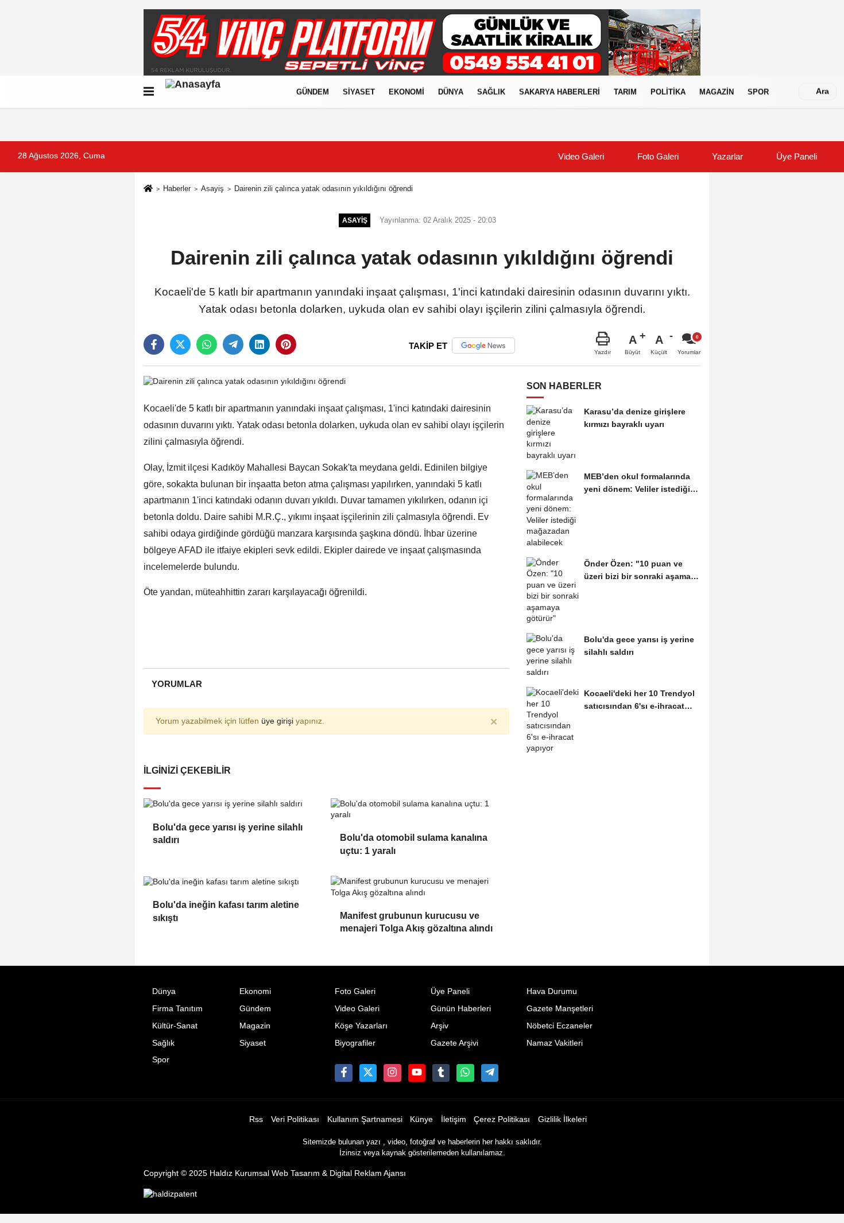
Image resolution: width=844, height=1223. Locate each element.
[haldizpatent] (170, 1194)
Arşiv (439, 1026)
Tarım (625, 91)
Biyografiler (355, 1043)
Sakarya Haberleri (559, 91)
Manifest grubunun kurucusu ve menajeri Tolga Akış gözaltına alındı (416, 922)
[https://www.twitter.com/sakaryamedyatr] (368, 1072)
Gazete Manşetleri (559, 1008)
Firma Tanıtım (177, 1008)
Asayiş (212, 188)
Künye (421, 1119)
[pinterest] (286, 344)
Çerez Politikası (502, 1119)
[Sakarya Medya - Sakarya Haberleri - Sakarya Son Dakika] (222, 91)
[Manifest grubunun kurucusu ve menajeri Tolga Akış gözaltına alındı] (420, 887)
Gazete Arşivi (454, 1043)
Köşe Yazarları (361, 1026)
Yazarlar (726, 156)
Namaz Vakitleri (554, 1043)
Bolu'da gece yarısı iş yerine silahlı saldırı (228, 833)
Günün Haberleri (461, 1008)
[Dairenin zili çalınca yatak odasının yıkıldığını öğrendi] (245, 380)
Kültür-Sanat (175, 1026)
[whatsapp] (206, 344)
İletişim (453, 1119)
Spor (758, 91)
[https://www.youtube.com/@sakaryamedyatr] (416, 1072)
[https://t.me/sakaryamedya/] (489, 1072)
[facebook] (154, 344)
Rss (256, 1119)
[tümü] (787, 92)
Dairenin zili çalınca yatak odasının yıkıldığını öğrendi (323, 188)
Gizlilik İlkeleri (562, 1119)
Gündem (312, 91)
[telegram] (233, 344)
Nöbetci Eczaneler (559, 1026)
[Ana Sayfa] (148, 189)
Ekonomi (406, 91)
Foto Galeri (657, 156)
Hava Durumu (551, 991)
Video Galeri (580, 156)
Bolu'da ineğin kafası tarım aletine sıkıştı (226, 911)
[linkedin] (259, 344)
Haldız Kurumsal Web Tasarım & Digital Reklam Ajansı (308, 1173)
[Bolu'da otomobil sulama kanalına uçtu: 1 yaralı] (420, 809)
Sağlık (491, 91)
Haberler (177, 188)
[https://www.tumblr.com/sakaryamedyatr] (441, 1072)
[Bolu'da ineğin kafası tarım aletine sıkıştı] (233, 881)
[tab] (177, 684)
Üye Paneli (795, 156)
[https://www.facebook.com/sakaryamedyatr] (343, 1072)
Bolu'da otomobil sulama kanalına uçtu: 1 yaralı (413, 844)
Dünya (450, 91)
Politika (668, 91)
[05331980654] (465, 1072)
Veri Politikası (295, 1119)
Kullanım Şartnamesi (364, 1119)
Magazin (716, 91)
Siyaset (359, 91)
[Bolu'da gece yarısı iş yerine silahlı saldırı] (233, 804)
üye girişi (277, 721)
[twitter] (180, 344)
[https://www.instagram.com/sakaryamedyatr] (392, 1072)
